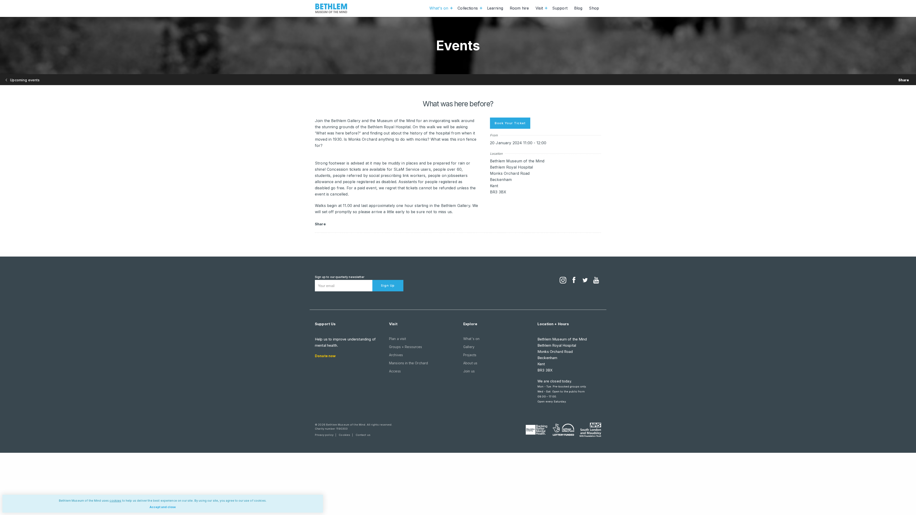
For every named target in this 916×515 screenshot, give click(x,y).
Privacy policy (324, 435)
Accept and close (163, 507)
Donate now (325, 356)
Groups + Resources (405, 347)
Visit (539, 8)
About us (470, 363)
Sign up (388, 285)
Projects (469, 355)
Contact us (363, 435)
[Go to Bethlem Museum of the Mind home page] (331, 8)
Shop (594, 8)
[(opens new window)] (563, 281)
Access (395, 371)
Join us (469, 371)
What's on (438, 8)
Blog (578, 8)
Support (559, 8)
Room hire (519, 8)
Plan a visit (397, 339)
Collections (468, 8)
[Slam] (590, 430)
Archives (396, 355)
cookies (115, 500)
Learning (495, 8)
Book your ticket (510, 123)
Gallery (468, 347)
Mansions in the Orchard (408, 363)
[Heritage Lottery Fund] (563, 430)
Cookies (344, 435)
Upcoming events (24, 80)
